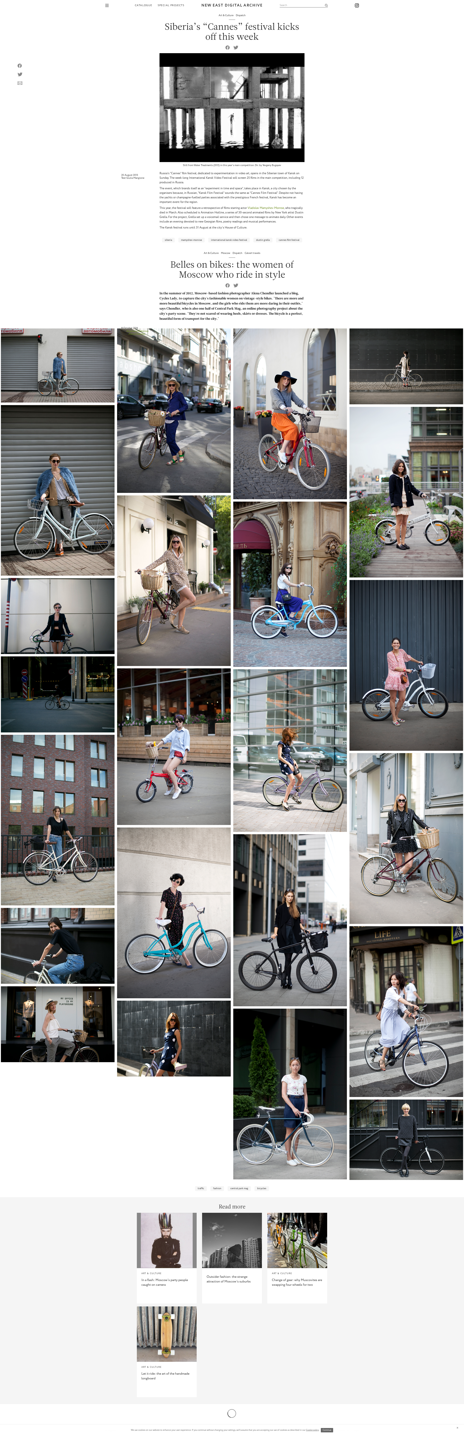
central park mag (239, 1188)
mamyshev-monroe (191, 240)
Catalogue (143, 5)
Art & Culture (226, 15)
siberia (168, 240)
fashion (217, 1188)
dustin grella (263, 240)
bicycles (261, 1188)
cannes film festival (289, 240)
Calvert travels (252, 253)
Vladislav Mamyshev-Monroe (266, 208)
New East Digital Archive (232, 5)
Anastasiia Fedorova (137, 331)
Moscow (226, 253)
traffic (201, 1188)
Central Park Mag (228, 309)
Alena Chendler (136, 334)
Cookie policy (312, 1430)
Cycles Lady (168, 298)
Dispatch (241, 15)
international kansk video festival (229, 240)
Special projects (171, 5)
